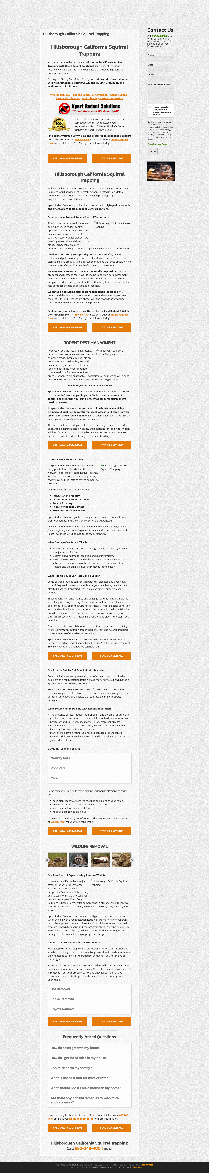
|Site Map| (137, 1167)
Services (104, 18)
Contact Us (137, 18)
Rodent (77, 94)
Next (132, 860)
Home (69, 18)
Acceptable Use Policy (157, 144)
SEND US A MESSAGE (111, 158)
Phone (151, 74)
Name (151, 55)
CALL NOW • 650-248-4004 (67, 158)
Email (150, 64)
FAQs (120, 18)
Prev (47, 860)
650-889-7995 (147, 1165)
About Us (86, 18)
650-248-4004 (159, 36)
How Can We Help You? (159, 84)
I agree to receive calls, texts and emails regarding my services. (163, 111)
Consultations (118, 94)
